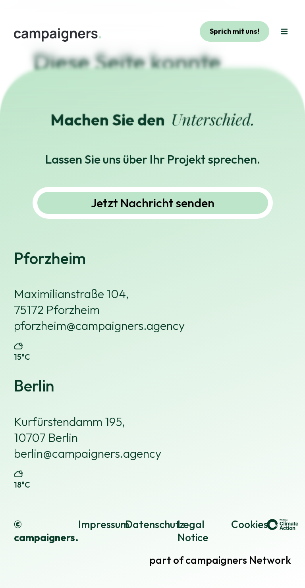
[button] (284, 32)
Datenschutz (154, 524)
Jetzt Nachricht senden (152, 202)
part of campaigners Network (220, 560)
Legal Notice (193, 531)
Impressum (103, 524)
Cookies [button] (249, 524)
